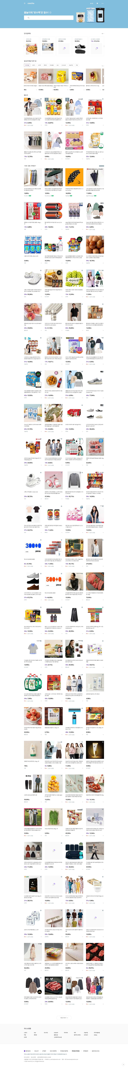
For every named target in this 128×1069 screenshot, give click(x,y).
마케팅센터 (85, 1051)
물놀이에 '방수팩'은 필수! (36, 12)
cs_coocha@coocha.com (55, 1059)
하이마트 (66, 1032)
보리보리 (86, 1035)
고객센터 (44, 1051)
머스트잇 (46, 1032)
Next (104, 46)
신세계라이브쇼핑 (58, 1037)
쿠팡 (77, 65)
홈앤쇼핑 (56, 1035)
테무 (75, 1032)
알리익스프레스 (77, 1035)
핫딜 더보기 (63, 1018)
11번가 (33, 65)
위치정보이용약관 (64, 1051)
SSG (58, 65)
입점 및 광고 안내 (95, 1051)
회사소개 (36, 1051)
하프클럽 (52, 65)
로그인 (91, 3)
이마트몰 (27, 65)
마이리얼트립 (97, 1032)
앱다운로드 (28, 1051)
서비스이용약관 (53, 1051)
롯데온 (45, 65)
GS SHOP (64, 65)
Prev (24, 46)
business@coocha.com (72, 1059)
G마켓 (39, 65)
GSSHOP (56, 1032)
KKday (95, 1035)
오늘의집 (71, 65)
